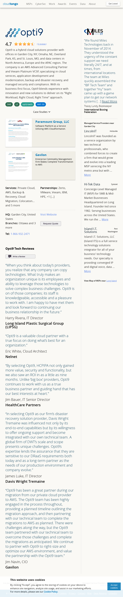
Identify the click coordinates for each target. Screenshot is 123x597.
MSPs (29, 4)
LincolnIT (90, 131)
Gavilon (40, 155)
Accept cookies (114, 586)
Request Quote (50, 223)
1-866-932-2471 (20, 234)
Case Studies (40, 112)
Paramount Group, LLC (52, 122)
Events (73, 4)
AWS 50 (40, 104)
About (92, 4)
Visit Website (48, 214)
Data (83, 4)
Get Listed (113, 3)
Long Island (111, 280)
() (42, 44)
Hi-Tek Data (92, 184)
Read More (109, 101)
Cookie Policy (51, 591)
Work (52, 4)
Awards (62, 4)
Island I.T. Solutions (90, 230)
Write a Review (19, 256)
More (87, 175)
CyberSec (40, 4)
